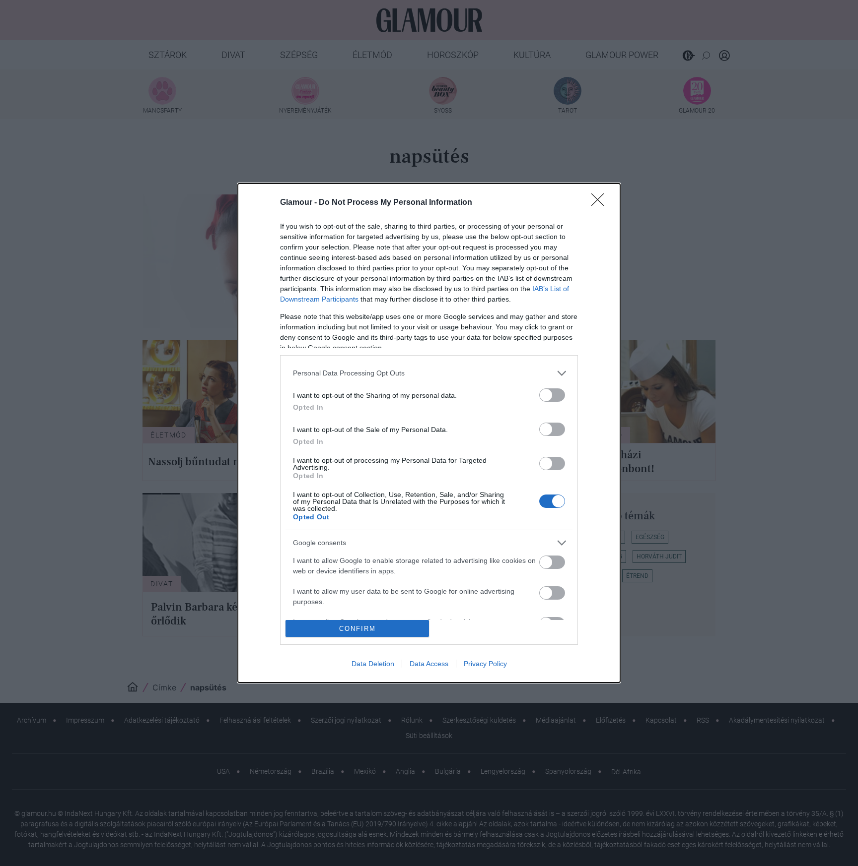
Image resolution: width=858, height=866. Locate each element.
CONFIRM (357, 628)
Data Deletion (373, 664)
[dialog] (429, 433)
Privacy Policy (485, 664)
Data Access (429, 664)
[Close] (600, 202)
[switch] (552, 395)
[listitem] (429, 373)
